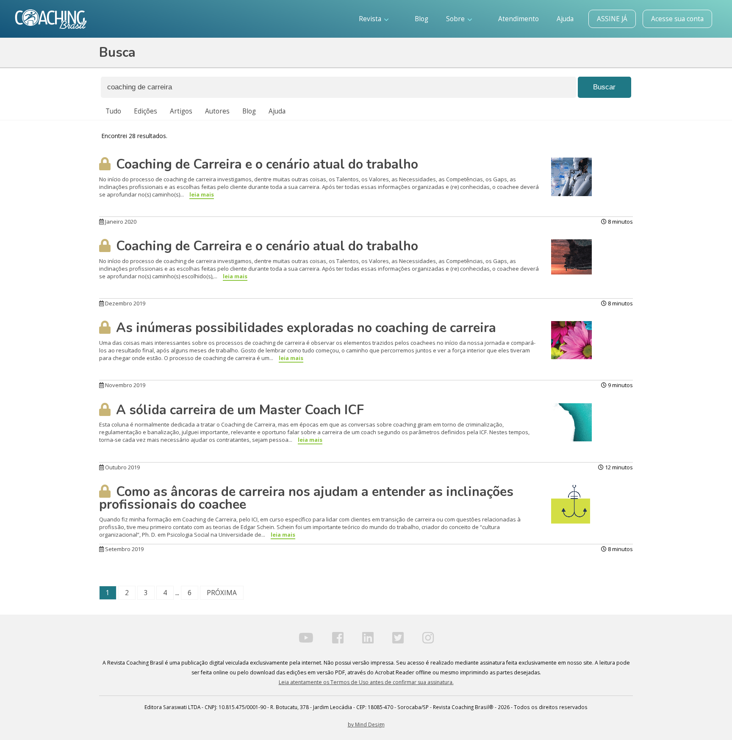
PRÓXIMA (222, 592)
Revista (371, 18)
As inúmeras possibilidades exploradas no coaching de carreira (304, 328)
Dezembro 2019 (124, 303)
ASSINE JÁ (612, 18)
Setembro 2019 (124, 549)
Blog (421, 18)
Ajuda (565, 18)
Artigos (181, 111)
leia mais (201, 194)
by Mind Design (366, 724)
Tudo (113, 111)
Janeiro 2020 (120, 221)
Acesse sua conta (677, 18)
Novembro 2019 (124, 385)
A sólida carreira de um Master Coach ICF (238, 410)
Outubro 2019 (122, 467)
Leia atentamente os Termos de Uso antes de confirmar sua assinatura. (366, 682)
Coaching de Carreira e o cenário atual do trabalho (265, 164)
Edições (145, 111)
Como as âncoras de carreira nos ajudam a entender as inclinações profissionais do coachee (306, 498)
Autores (217, 111)
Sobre (456, 18)
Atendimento (518, 18)
